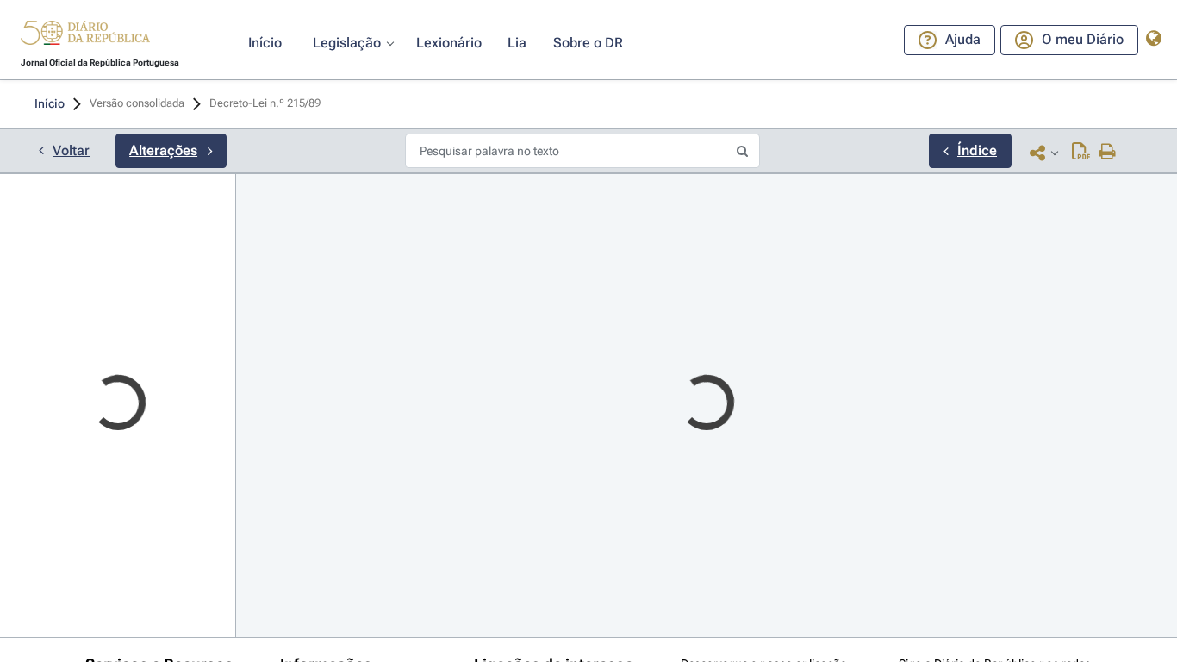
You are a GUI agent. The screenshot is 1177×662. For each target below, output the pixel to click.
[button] (85, 35)
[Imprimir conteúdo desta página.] (1108, 152)
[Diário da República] (85, 37)
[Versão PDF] (1081, 152)
